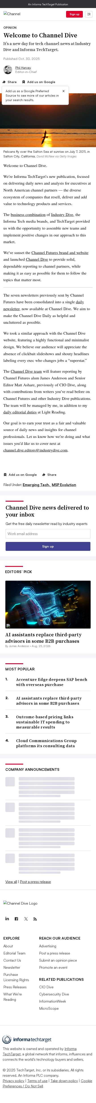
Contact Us (12, 960)
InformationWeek (52, 1001)
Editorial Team (14, 953)
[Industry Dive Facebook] (16, 919)
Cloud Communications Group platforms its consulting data (46, 743)
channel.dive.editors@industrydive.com (35, 450)
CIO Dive (46, 987)
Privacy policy (13, 1081)
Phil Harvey (23, 67)
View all (11, 881)
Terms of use (37, 1081)
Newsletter (11, 967)
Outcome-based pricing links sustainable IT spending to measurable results (44, 722)
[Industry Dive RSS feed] (35, 919)
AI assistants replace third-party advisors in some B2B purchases (43, 637)
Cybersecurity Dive (54, 994)
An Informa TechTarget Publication (48, 4)
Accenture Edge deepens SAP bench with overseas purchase (52, 682)
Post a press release (35, 881)
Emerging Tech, (37, 484)
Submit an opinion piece (58, 960)
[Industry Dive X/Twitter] (25, 919)
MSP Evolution (64, 484)
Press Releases (15, 987)
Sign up (74, 14)
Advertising (47, 946)
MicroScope (49, 1008)
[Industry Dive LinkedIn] (7, 919)
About (8, 946)
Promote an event (53, 967)
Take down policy (64, 1081)
